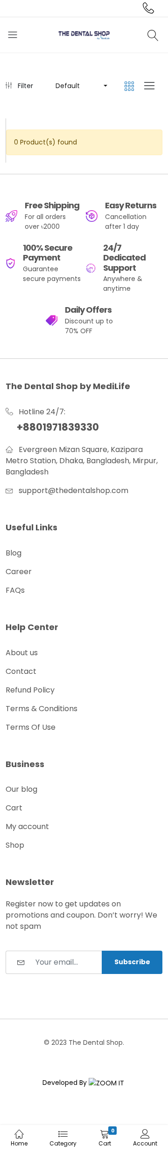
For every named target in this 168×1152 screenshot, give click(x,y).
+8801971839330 (58, 427)
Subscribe (132, 962)
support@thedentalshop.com (73, 490)
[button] (80, 85)
